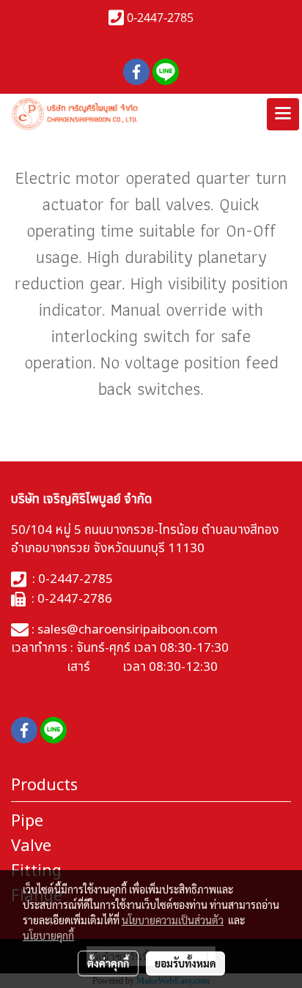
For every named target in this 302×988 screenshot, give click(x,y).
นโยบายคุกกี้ (48, 935)
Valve (31, 846)
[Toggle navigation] (283, 114)
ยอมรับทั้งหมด (185, 963)
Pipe (27, 821)
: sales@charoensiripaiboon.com (123, 629)
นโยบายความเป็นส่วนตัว (173, 919)
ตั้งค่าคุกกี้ (108, 963)
